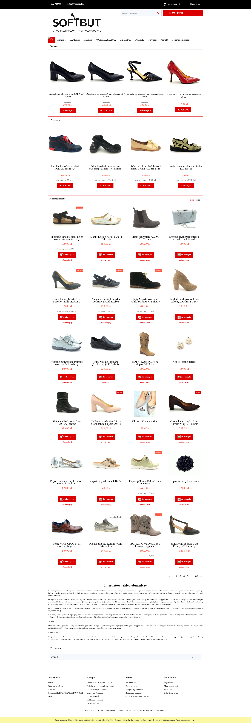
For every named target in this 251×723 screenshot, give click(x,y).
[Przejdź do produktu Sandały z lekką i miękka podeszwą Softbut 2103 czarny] (105, 282)
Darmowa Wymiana (95, 693)
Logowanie (168, 683)
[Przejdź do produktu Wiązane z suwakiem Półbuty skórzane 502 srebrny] (66, 345)
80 (196, 576)
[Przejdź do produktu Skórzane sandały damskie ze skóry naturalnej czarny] (66, 220)
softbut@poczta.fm (75, 4)
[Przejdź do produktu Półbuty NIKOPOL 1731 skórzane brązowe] (66, 527)
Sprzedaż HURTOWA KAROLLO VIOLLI (65, 693)
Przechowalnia (170, 689)
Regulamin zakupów (134, 693)
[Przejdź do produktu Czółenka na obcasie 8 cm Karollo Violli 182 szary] (66, 282)
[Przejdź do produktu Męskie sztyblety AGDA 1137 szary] (145, 220)
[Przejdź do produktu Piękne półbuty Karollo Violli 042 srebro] (105, 527)
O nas (50, 683)
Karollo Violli (54, 632)
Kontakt (51, 689)
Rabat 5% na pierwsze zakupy (99, 683)
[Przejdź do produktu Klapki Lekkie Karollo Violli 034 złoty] (105, 220)
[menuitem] (61, 40)
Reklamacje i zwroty (95, 700)
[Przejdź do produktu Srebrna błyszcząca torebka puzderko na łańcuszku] (184, 220)
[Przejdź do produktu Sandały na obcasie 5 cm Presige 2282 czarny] (184, 527)
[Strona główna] (76, 22)
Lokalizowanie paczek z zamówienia (102, 686)
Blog (50, 696)
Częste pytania (131, 686)
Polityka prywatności (134, 689)
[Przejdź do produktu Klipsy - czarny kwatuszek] (184, 464)
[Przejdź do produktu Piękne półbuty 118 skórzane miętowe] (145, 464)
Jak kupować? (131, 683)
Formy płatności (93, 696)
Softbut (51, 621)
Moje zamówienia (171, 686)
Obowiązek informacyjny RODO (139, 696)
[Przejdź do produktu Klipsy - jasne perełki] (184, 345)
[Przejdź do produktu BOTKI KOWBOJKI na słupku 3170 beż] (145, 345)
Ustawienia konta (171, 693)
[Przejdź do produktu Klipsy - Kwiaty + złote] (145, 404)
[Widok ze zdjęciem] (192, 199)
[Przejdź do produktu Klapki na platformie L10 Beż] (105, 464)
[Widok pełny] (198, 199)
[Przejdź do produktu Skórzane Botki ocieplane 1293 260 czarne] (66, 404)
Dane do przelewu (55, 686)
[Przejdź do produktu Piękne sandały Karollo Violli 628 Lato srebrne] (66, 464)
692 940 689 (56, 4)
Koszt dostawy (93, 703)
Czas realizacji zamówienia (98, 689)
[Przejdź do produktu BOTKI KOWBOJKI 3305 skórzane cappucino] (145, 527)
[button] (66, 260)
